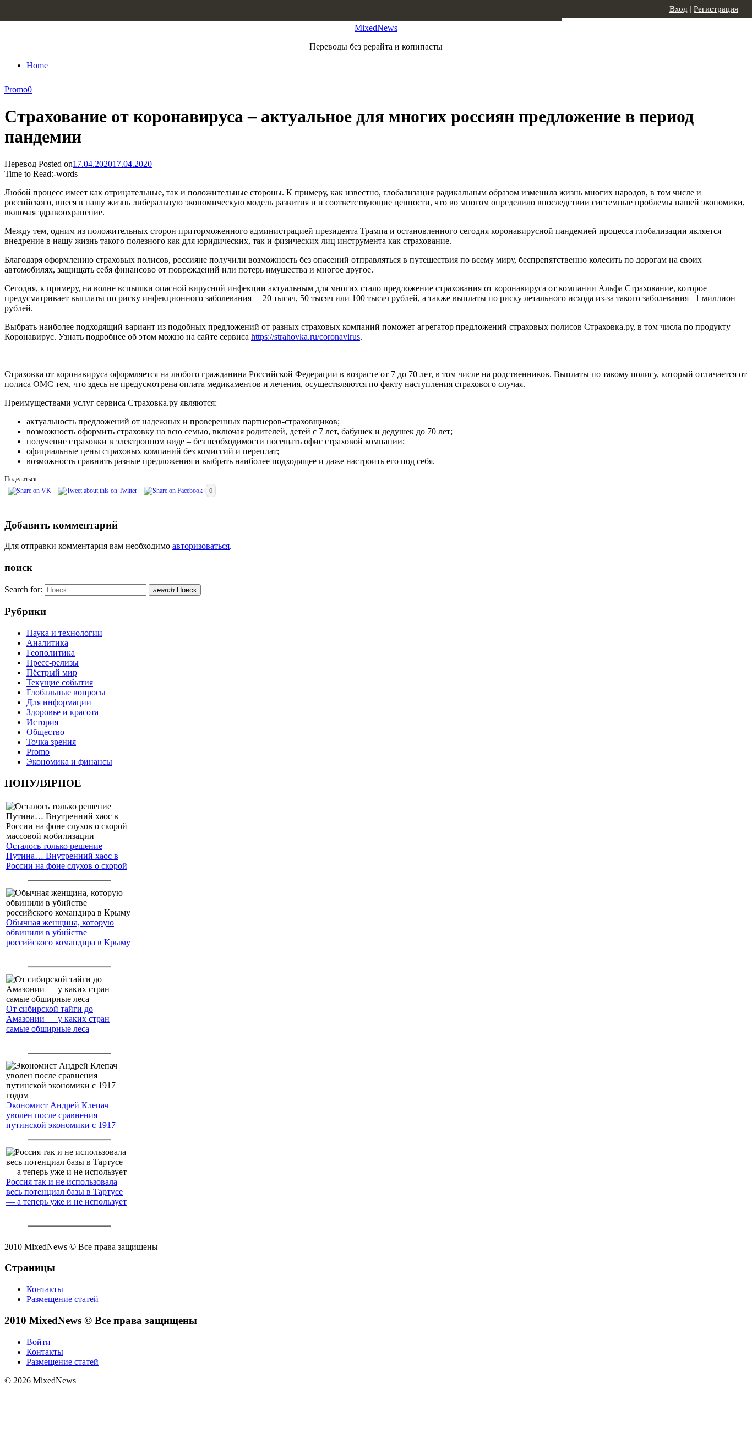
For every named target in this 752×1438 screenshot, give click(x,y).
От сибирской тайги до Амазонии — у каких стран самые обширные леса (58, 1018)
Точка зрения (51, 742)
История (42, 722)
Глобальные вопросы (66, 692)
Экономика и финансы (69, 761)
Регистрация (716, 8)
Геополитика (50, 652)
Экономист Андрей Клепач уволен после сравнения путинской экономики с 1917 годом (61, 1120)
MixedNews (376, 27)
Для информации (58, 702)
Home (37, 65)
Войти (38, 1342)
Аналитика (47, 642)
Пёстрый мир (51, 672)
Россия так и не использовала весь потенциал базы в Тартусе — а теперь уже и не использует (66, 1191)
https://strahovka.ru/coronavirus (305, 336)
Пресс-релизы (52, 662)
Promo (16, 89)
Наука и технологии (64, 633)
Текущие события (59, 682)
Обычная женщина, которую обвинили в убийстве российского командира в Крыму (68, 932)
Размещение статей (62, 1299)
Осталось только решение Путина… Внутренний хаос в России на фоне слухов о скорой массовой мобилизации (66, 860)
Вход (678, 8)
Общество (45, 732)
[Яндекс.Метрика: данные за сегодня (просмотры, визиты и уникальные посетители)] (91, 1400)
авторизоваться (201, 546)
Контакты (44, 1289)
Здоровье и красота (62, 712)
